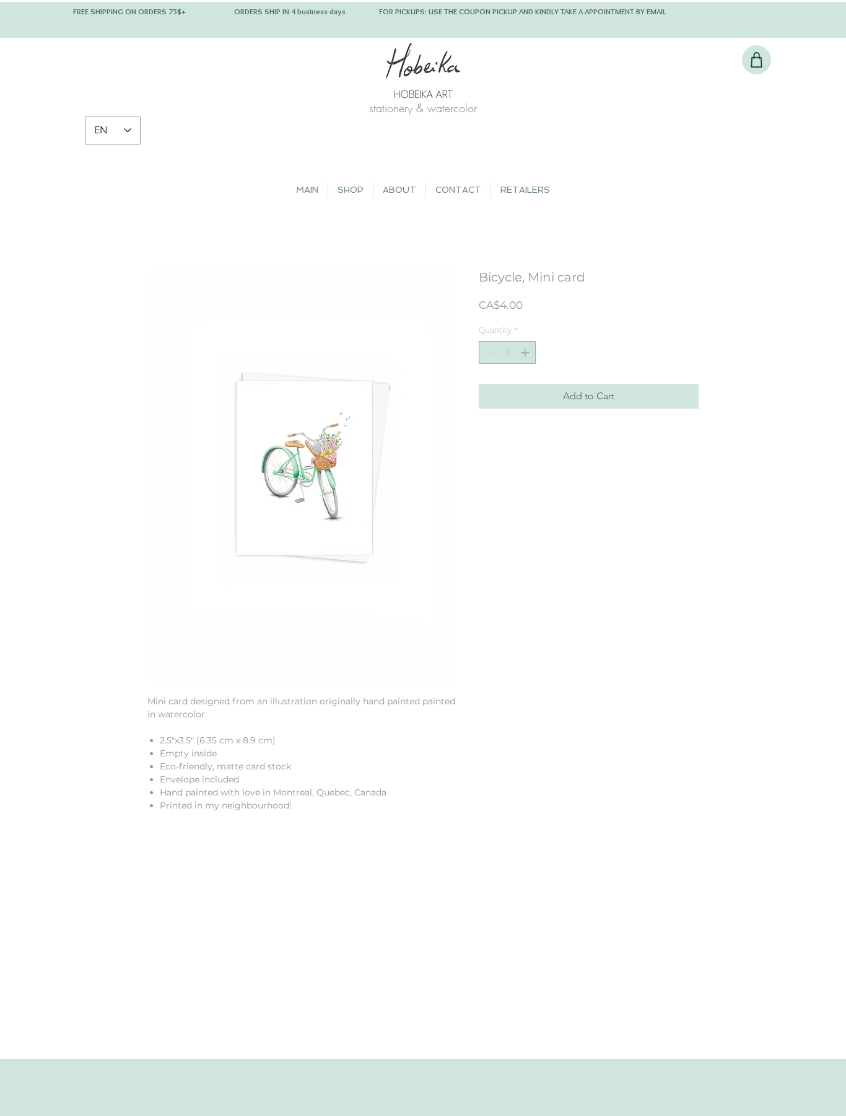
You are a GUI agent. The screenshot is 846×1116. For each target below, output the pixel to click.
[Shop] (756, 59)
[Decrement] (488, 352)
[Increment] (526, 352)
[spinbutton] (507, 352)
